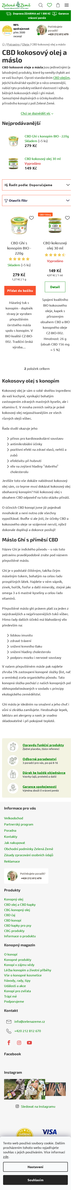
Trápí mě (10, 996)
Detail (55, 287)
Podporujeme (14, 1001)
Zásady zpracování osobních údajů (28, 855)
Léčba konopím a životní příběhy (27, 970)
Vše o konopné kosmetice (23, 975)
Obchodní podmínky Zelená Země (28, 849)
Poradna (10, 830)
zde (5, 1156)
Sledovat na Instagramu (38, 1106)
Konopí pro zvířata (17, 991)
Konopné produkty (17, 959)
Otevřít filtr (18, 200)
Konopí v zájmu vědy (19, 965)
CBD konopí (12, 920)
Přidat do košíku (20, 290)
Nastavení (35, 1167)
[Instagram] (19, 1042)
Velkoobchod (13, 818)
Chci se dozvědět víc (35, 113)
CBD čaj (9, 915)
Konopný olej (13, 899)
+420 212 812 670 (27, 1031)
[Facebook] (9, 1042)
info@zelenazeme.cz (29, 1021)
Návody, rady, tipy (17, 980)
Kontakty (10, 836)
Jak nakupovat (14, 842)
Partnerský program (18, 824)
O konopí (10, 954)
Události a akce (15, 986)
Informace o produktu (20, 936)
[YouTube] (29, 1042)
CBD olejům (61, 77)
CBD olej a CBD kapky (20, 904)
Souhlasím (36, 1180)
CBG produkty (14, 931)
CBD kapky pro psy (17, 925)
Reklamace (12, 861)
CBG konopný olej (17, 910)
